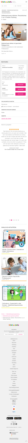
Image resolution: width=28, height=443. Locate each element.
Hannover (14, 356)
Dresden (14, 360)
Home (2, 314)
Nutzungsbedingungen (14, 390)
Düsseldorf (14, 350)
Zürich (14, 366)
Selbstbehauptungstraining (12, 314)
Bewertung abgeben (6, 124)
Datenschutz (14, 392)
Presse (14, 383)
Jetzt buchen (20, 84)
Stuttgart (14, 352)
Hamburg (14, 344)
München (14, 342)
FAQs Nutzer (14, 375)
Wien (14, 364)
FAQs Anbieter (14, 377)
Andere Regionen (14, 368)
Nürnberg (14, 362)
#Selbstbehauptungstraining (12, 10)
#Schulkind (4, 10)
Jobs (14, 381)
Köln (14, 348)
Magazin (14, 385)
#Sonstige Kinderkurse (6, 12)
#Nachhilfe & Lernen (6, 11)
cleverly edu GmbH (6, 118)
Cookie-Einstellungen (14, 394)
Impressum (14, 396)
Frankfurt (14, 346)
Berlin (14, 340)
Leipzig (14, 358)
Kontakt (14, 373)
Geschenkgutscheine (14, 387)
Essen (14, 354)
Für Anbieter (14, 379)
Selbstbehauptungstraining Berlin (11, 315)
